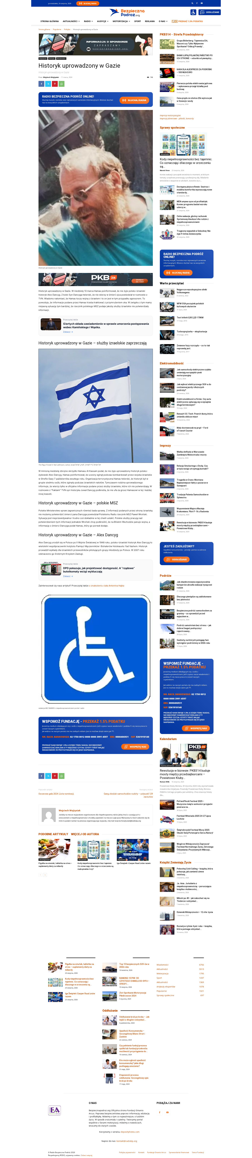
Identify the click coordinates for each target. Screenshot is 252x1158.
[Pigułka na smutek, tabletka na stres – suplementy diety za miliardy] (56, 850)
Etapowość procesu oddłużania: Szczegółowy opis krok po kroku (133, 1078)
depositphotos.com (130, 1131)
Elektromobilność (172, 363)
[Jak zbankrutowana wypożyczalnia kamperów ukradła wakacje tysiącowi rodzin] (167, 585)
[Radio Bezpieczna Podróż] (127, 12)
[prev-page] (40, 875)
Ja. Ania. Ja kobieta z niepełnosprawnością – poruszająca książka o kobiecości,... (194, 886)
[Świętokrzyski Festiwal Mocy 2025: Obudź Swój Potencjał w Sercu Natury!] (167, 833)
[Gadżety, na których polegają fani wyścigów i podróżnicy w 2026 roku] (167, 644)
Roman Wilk (164, 782)
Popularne (57, 29)
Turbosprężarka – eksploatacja (192, 331)
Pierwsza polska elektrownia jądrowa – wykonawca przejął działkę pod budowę (194, 86)
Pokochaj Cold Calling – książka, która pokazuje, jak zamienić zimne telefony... (195, 872)
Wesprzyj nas (137, 746)
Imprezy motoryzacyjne (170, 115)
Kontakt (141, 1152)
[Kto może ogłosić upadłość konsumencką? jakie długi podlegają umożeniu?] (109, 1064)
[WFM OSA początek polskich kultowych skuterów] (167, 307)
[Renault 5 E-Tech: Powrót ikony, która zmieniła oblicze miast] (167, 417)
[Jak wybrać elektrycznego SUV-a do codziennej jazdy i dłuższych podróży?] (167, 388)
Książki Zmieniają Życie (175, 862)
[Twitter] (48, 84)
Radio (87, 21)
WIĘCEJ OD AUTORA (85, 834)
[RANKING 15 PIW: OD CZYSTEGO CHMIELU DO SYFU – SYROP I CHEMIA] (109, 982)
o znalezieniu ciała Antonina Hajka (106, 585)
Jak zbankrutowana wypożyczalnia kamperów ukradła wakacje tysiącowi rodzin (194, 585)
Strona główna (50, 21)
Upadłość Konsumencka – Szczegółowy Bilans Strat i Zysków (132, 1034)
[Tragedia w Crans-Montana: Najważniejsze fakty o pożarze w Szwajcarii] (167, 483)
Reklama (150, 21)
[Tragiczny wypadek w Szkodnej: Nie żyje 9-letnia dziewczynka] (167, 235)
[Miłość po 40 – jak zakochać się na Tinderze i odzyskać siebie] (167, 902)
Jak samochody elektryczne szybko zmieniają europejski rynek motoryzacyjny (194, 372)
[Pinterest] (55, 84)
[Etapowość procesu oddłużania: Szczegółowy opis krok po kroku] (109, 1079)
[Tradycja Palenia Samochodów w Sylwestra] (167, 498)
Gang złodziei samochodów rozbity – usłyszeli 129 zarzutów (128, 795)
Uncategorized (44, 860)
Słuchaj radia (136, 100)
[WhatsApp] (61, 84)
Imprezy (165, 445)
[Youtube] (202, 3)
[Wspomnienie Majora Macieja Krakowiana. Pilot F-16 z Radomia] (167, 512)
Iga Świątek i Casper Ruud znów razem (133, 863)
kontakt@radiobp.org (127, 1141)
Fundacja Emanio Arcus (156, 1152)
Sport (137, 21)
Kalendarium (168, 739)
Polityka (67, 29)
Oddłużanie (179, 559)
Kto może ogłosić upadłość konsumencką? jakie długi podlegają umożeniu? (132, 1063)
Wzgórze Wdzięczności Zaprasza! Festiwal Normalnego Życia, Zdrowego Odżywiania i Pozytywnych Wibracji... (195, 847)
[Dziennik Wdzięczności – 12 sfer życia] (167, 916)
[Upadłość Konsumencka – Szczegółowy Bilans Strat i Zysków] (109, 1034)
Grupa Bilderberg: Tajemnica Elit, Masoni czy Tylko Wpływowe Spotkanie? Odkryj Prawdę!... (192, 44)
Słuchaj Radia (90, 3)
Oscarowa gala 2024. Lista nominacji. (56, 793)
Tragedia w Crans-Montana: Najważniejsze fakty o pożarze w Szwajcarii (192, 483)
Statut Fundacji (198, 1152)
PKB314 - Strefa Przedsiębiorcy (181, 34)
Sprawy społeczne (172, 127)
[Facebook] (197, 3)
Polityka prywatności (127, 1152)
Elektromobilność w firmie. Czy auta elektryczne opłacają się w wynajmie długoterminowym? (194, 402)
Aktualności (70, 21)
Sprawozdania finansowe (179, 1152)
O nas (162, 21)
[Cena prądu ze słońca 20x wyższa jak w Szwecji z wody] (167, 102)
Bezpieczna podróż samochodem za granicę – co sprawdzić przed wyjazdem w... (194, 613)
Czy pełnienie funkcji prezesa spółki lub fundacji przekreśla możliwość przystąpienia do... (133, 1048)
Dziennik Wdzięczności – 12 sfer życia (195, 912)
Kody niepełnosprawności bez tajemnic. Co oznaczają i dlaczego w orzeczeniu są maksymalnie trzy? (95, 866)
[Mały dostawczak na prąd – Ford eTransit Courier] (167, 431)
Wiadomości (61, 58)
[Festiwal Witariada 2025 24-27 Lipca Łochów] (167, 819)
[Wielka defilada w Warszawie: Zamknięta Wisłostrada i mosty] (167, 455)
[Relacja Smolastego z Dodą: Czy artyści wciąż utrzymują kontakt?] (167, 469)
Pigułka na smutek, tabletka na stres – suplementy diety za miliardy (79, 967)
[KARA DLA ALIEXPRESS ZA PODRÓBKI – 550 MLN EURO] (167, 73)
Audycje (101, 21)
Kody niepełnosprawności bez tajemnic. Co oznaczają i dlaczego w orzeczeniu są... (186, 162)
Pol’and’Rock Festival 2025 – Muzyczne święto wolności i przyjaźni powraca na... (194, 804)
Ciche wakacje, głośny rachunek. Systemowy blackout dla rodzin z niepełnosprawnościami (193, 219)
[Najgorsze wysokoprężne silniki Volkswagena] (167, 293)
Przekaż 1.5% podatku (190, 21)
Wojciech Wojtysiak (51, 77)
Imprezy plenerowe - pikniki (170, 766)
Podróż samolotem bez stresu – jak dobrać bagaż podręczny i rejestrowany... (194, 628)
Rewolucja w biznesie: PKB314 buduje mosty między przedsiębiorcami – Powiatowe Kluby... (194, 525)
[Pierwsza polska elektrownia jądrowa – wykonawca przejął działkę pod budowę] (167, 87)
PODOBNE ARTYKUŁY (53, 834)
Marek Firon (165, 170)
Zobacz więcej (86, 1155)
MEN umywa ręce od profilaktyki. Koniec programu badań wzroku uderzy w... (192, 204)
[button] (192, 3)
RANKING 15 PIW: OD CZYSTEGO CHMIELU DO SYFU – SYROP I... (134, 981)
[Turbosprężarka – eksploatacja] (167, 335)
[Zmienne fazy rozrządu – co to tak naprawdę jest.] (167, 349)
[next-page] (45, 875)
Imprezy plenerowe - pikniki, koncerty (177, 118)
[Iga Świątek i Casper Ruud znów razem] (135, 850)
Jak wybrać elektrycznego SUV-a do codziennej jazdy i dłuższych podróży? (194, 387)
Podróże (165, 575)
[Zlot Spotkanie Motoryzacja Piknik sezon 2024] (109, 996)
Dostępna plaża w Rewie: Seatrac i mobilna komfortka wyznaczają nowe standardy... (194, 190)
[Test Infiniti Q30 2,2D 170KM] (167, 321)
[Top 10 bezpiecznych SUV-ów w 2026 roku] (109, 968)
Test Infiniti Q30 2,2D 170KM (190, 317)
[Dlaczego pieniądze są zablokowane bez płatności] (167, 600)
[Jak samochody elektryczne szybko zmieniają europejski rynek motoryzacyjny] (167, 373)
